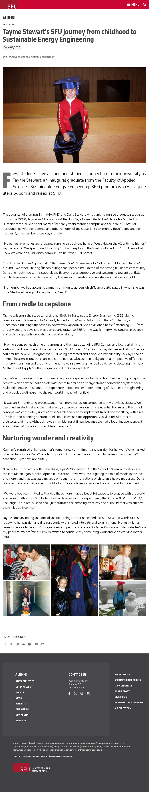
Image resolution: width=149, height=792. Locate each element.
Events (19, 692)
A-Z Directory (122, 708)
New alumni (22, 714)
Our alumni (22, 709)
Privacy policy (40, 756)
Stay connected (25, 681)
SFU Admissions (123, 685)
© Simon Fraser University (61, 756)
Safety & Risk (122, 674)
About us (20, 720)
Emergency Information (128, 702)
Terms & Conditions (22, 756)
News (18, 698)
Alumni (9, 17)
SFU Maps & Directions (127, 680)
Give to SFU (121, 696)
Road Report (122, 691)
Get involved (23, 686)
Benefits (20, 703)
